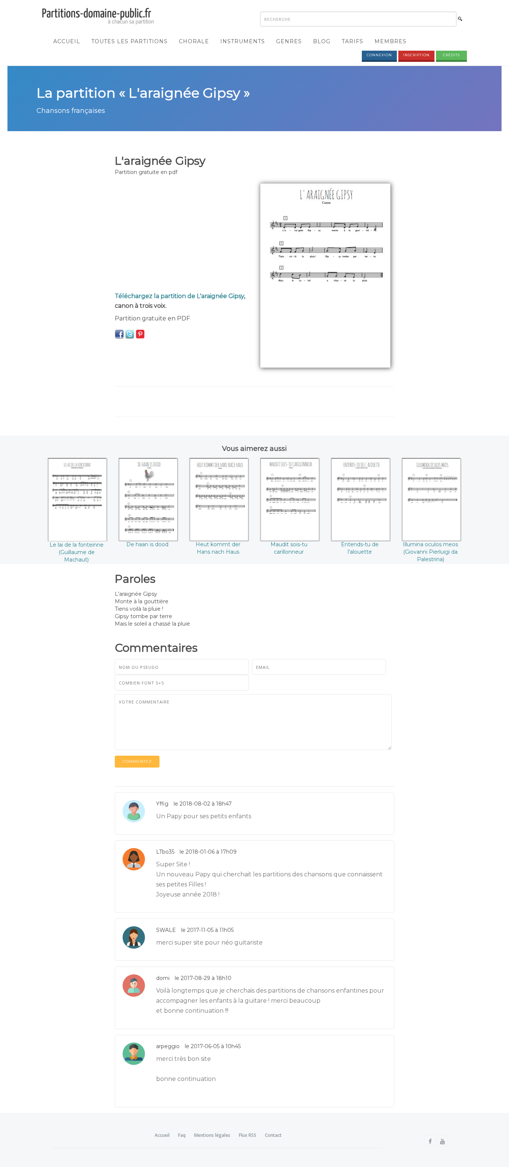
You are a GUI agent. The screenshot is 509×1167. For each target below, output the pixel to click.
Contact (273, 1135)
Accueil (66, 41)
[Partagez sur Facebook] (119, 334)
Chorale (194, 41)
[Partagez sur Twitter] (129, 334)
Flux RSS (247, 1135)
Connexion (379, 55)
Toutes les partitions (129, 41)
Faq (182, 1135)
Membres (390, 41)
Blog (322, 41)
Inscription (416, 55)
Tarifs (352, 41)
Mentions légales (212, 1135)
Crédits (451, 55)
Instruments (242, 41)
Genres (289, 41)
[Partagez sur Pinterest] (140, 334)
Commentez (137, 761)
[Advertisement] (182, 235)
